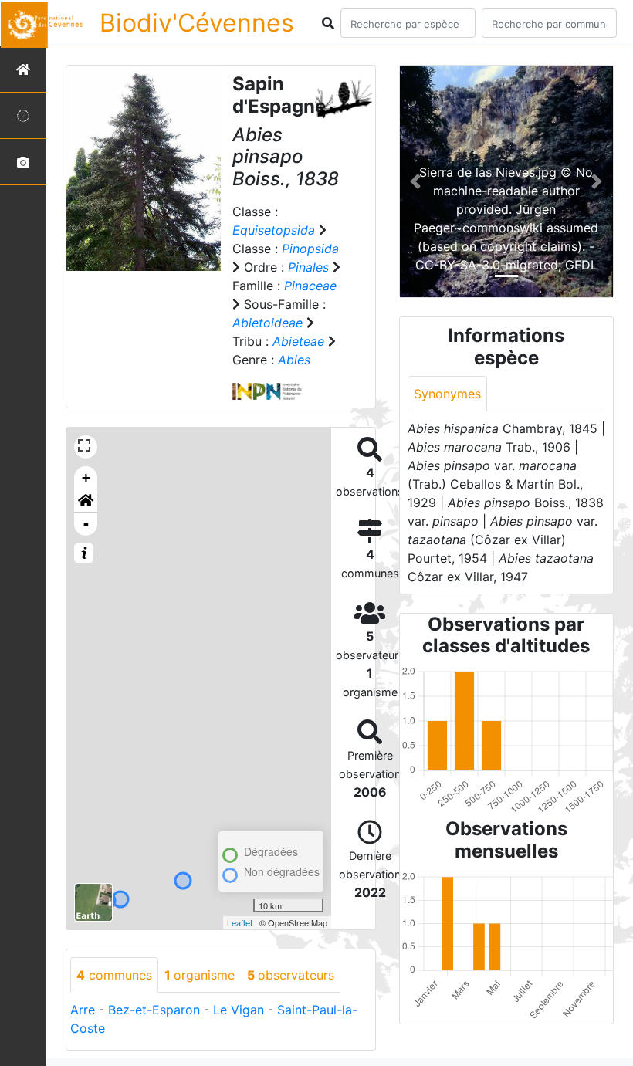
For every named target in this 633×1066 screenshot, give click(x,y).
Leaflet (239, 922)
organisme (199, 975)
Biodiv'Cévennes (197, 23)
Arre (82, 1009)
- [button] (86, 524)
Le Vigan (238, 1009)
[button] (85, 501)
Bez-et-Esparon (154, 1009)
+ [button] (86, 477)
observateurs (290, 975)
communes (114, 975)
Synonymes (447, 393)
